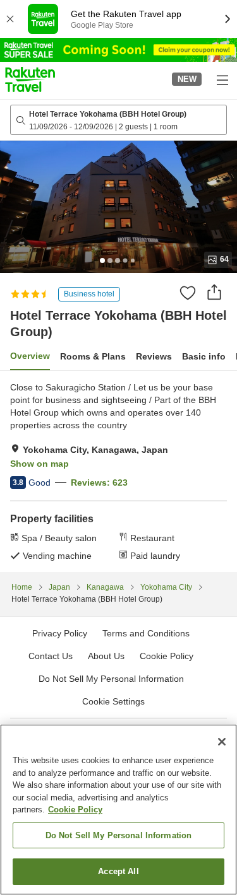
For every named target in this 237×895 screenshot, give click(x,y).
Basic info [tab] (204, 356)
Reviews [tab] (154, 356)
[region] (118, 809)
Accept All (118, 871)
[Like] (188, 292)
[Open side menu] (222, 79)
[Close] (222, 742)
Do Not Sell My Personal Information (119, 835)
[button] (30, 79)
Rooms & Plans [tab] (93, 356)
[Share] (214, 292)
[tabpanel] (118, 471)
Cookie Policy (75, 809)
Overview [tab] (30, 356)
